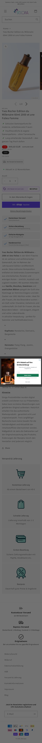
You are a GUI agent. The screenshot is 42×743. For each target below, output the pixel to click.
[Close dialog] (40, 360)
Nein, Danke (27, 382)
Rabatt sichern (27, 375)
